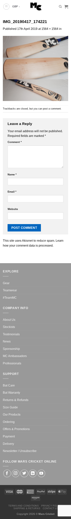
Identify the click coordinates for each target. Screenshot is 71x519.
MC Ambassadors (15, 356)
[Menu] (6, 7)
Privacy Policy (51, 505)
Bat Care (9, 385)
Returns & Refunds (15, 400)
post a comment (52, 108)
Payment (9, 436)
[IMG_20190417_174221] (35, 68)
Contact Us (51, 508)
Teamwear (10, 290)
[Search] (60, 6)
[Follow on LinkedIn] (33, 473)
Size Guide (10, 407)
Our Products (11, 414)
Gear (6, 283)
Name (12, 174)
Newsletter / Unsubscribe (20, 451)
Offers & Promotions (16, 429)
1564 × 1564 (49, 28)
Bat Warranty (11, 392)
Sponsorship (11, 348)
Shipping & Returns (26, 508)
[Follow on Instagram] (16, 473)
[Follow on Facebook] (7, 473)
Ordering (9, 421)
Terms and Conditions (23, 505)
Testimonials (11, 334)
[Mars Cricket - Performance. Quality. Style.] (35, 6)
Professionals (12, 363)
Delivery (8, 443)
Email (12, 191)
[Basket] (66, 6)
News (7, 341)
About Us (9, 319)
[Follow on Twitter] (24, 473)
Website (13, 209)
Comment (15, 141)
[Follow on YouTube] (41, 473)
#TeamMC (10, 297)
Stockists (9, 327)
